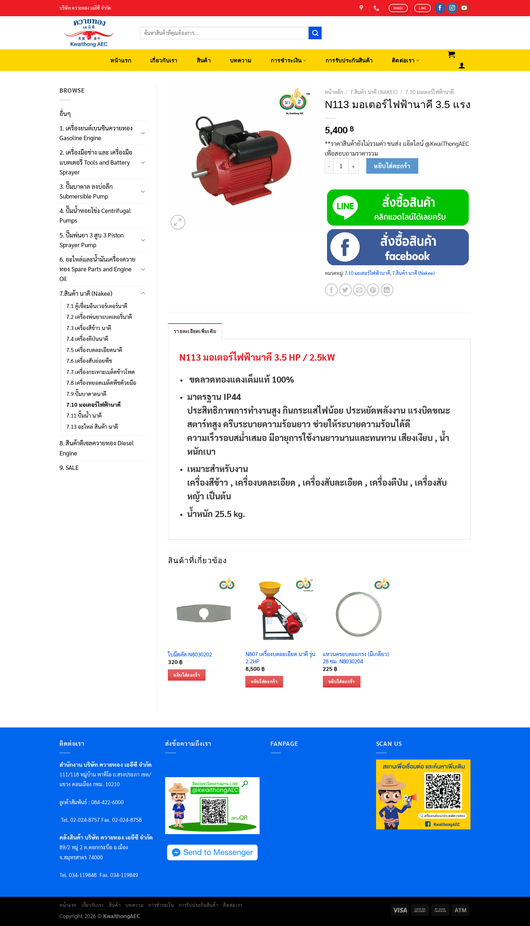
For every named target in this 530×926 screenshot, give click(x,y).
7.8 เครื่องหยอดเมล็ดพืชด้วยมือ (101, 382)
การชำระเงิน (286, 60)
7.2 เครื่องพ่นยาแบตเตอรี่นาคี (99, 316)
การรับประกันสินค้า (349, 60)
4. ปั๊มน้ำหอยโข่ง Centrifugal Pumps (95, 215)
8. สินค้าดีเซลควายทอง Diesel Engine (96, 448)
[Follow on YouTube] (464, 8)
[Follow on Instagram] (452, 8)
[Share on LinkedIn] (387, 290)
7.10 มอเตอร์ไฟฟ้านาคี (93, 404)
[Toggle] (143, 133)
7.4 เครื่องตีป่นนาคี (87, 338)
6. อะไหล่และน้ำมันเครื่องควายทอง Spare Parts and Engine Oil (97, 268)
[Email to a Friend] (359, 290)
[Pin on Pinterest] (373, 290)
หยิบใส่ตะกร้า (392, 166)
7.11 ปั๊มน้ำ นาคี (84, 415)
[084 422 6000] (377, 8)
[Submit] (315, 33)
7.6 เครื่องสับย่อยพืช (89, 360)
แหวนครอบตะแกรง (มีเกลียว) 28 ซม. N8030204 (356, 658)
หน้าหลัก (334, 92)
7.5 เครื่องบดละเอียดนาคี (94, 349)
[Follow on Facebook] (440, 8)
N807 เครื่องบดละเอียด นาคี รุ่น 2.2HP (280, 658)
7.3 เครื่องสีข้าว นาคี (88, 327)
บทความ (241, 60)
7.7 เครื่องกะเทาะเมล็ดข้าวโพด (100, 371)
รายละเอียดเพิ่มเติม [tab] (195, 331)
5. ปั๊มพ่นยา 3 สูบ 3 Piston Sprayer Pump (91, 240)
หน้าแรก (120, 60)
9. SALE (69, 467)
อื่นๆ (65, 113)
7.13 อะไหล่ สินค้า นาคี (92, 426)
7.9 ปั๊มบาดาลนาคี (86, 393)
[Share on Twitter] (345, 290)
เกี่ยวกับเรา (164, 60)
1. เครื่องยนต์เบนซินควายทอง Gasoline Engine (96, 133)
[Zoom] (178, 222)
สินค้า (204, 60)
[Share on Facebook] (331, 290)
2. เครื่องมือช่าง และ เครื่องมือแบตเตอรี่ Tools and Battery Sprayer (95, 161)
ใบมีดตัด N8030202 (190, 654)
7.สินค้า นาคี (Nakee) (85, 293)
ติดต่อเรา (403, 60)
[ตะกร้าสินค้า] (451, 54)
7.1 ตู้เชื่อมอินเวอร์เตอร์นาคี (96, 306)
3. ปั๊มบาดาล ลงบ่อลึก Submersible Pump (86, 191)
